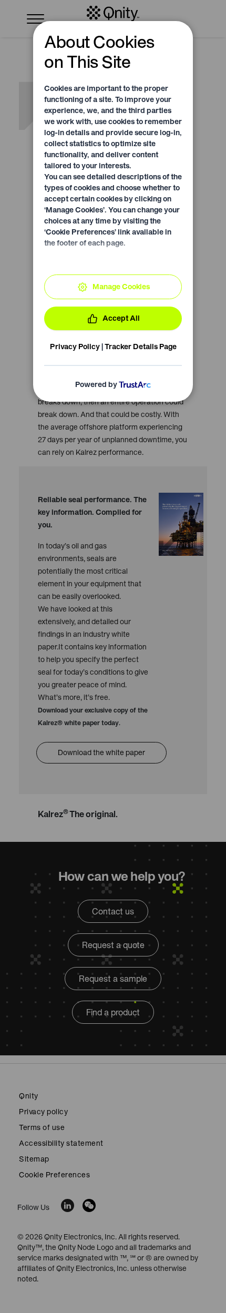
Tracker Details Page (141, 346)
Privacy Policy (75, 346)
